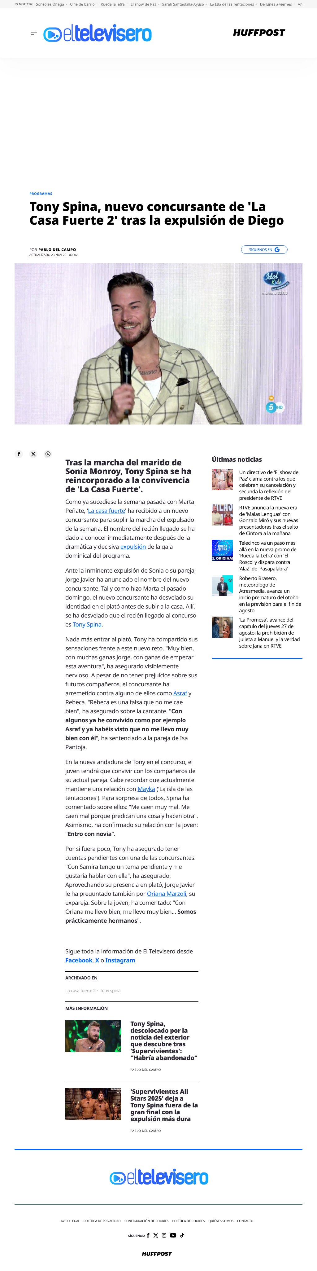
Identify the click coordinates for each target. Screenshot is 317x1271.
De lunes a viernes (276, 4)
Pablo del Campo (57, 250)
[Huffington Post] (259, 33)
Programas (40, 193)
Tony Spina (87, 624)
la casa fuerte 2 (80, 991)
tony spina (110, 991)
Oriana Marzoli (166, 894)
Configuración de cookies (146, 1221)
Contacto (245, 1221)
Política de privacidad (102, 1221)
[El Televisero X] (155, 1236)
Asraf (180, 693)
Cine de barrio (83, 4)
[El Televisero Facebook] (148, 1236)
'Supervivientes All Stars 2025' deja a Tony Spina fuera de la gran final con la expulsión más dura (164, 1105)
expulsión (133, 547)
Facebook (78, 960)
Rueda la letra (113, 4)
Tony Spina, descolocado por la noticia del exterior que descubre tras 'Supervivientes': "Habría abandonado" (164, 1040)
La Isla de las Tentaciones (232, 4)
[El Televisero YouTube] (173, 1235)
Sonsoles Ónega (50, 4)
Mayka (146, 789)
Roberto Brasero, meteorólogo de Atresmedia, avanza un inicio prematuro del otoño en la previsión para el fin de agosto (270, 594)
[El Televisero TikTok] (182, 1235)
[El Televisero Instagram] (164, 1235)
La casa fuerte (106, 511)
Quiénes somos (220, 1221)
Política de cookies (188, 1221)
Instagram (120, 960)
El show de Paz (144, 4)
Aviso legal (70, 1221)
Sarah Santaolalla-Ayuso (183, 4)
